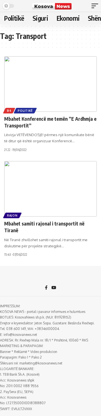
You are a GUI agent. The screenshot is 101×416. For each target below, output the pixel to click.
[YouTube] (53, 288)
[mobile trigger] (96, 6)
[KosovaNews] (52, 6)
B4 (9, 110)
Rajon (12, 215)
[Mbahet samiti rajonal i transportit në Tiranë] (50, 189)
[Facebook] (46, 288)
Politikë (25, 110)
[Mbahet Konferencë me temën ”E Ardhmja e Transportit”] (50, 84)
